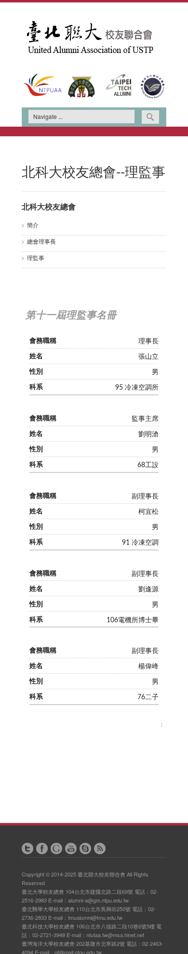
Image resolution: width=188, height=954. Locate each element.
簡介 (33, 225)
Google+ (56, 848)
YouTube (71, 848)
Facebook (42, 848)
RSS (100, 848)
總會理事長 (41, 241)
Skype (85, 848)
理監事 (35, 257)
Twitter (27, 848)
